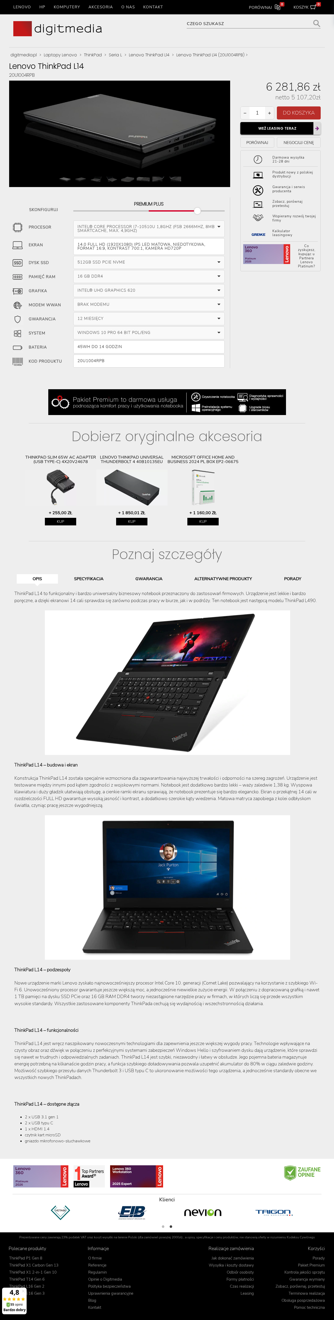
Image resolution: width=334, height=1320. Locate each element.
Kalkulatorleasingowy (282, 233)
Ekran (36, 245)
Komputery (67, 7)
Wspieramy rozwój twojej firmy (294, 218)
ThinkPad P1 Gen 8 (25, 1258)
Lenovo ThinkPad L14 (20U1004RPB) (210, 55)
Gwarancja (42, 319)
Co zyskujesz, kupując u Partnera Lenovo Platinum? (306, 256)
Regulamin (97, 1272)
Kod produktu (45, 361)
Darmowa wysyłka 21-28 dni (288, 159)
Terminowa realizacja (307, 1293)
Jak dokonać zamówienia (233, 1258)
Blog (92, 1300)
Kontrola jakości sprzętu (304, 1272)
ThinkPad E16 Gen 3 (27, 1293)
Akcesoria (100, 7)
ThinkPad (93, 55)
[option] (60, 490)
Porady (319, 1258)
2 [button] (171, 1226)
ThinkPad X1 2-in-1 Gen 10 (33, 1272)
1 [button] (163, 1226)
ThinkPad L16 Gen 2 (26, 1286)
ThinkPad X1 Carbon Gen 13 (33, 1265)
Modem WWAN (45, 305)
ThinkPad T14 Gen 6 (27, 1279)
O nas (128, 7)
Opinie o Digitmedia (105, 1279)
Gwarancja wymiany (307, 1279)
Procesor (40, 227)
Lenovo (22, 7)
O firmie (95, 1258)
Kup (60, 521)
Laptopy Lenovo (60, 55)
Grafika (38, 291)
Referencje (97, 1265)
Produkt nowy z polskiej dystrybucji (292, 174)
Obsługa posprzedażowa (303, 1300)
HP (42, 7)
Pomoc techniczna (309, 1307)
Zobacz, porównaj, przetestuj (300, 1286)
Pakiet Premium (311, 1265)
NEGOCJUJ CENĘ (299, 142)
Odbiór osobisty (240, 1272)
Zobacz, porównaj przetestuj (287, 204)
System (37, 333)
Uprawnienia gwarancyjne (110, 1293)
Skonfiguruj (43, 209)
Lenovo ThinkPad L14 (149, 55)
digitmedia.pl (23, 55)
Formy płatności (240, 1279)
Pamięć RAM (42, 277)
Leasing (247, 1293)
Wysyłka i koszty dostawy (231, 1265)
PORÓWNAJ (257, 142)
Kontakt (153, 7)
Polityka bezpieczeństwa (109, 1286)
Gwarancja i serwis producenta (288, 189)
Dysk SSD (39, 263)
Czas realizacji (242, 1286)
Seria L (115, 55)
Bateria (38, 347)
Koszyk (307, 6)
